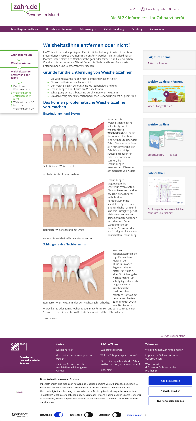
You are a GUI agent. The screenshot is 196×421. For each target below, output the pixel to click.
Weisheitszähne (20, 63)
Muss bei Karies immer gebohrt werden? (74, 357)
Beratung (137, 29)
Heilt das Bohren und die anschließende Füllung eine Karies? (71, 367)
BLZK (122, 17)
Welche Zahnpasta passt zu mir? (119, 355)
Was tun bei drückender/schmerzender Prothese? (160, 367)
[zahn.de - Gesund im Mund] (46, 9)
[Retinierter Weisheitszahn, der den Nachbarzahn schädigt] (76, 274)
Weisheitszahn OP (23, 102)
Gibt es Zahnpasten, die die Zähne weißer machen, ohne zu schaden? (120, 362)
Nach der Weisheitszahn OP (23, 107)
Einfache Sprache (156, 9)
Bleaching (106, 370)
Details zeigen (134, 415)
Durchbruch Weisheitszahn (21, 88)
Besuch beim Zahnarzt (59, 29)
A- (131, 9)
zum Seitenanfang (174, 336)
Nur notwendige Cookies (170, 401)
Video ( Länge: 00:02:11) (161, 106)
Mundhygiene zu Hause (25, 29)
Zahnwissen (157, 29)
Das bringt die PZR (111, 349)
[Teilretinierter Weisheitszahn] (73, 141)
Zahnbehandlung (114, 29)
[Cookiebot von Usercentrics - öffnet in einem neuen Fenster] (19, 415)
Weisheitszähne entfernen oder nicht (20, 75)
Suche (176, 9)
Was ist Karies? (64, 349)
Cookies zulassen (170, 380)
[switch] (88, 414)
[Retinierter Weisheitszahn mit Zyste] (73, 202)
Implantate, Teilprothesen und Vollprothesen (162, 357)
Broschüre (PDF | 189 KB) (162, 154)
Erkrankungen (88, 29)
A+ (135, 9)
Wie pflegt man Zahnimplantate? (164, 349)
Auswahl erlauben (170, 391)
